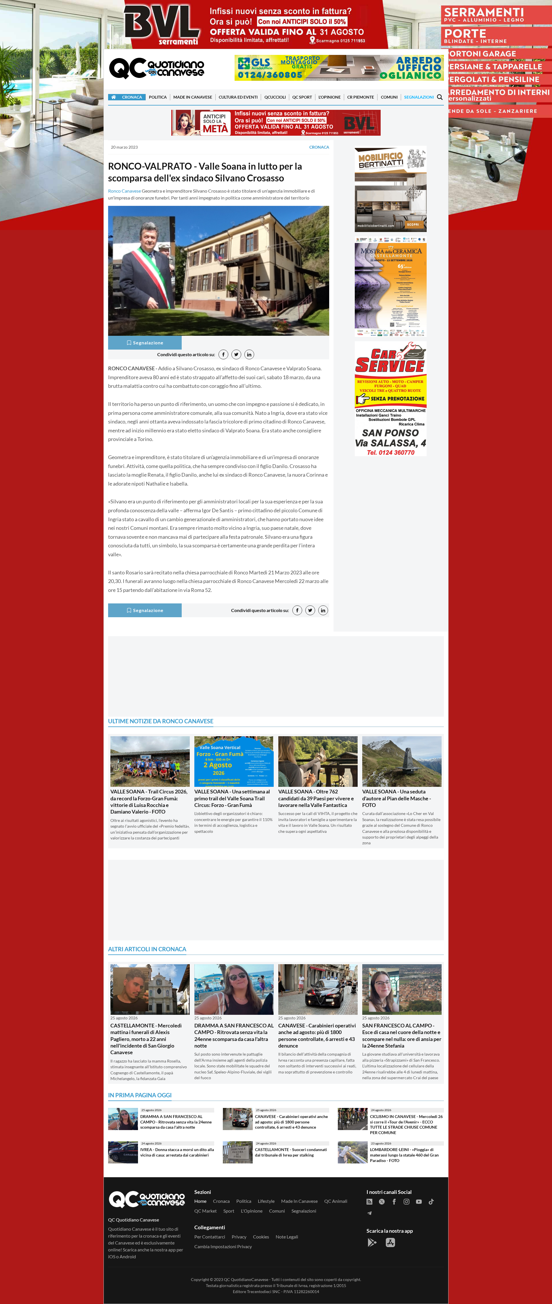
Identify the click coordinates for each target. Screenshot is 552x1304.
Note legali (287, 1236)
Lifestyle (266, 1201)
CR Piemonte (360, 97)
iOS (111, 1256)
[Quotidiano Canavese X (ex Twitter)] (382, 1201)
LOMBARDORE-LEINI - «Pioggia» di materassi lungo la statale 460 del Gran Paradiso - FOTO (404, 1155)
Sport (228, 1210)
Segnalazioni (419, 97)
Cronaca (132, 97)
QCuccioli (275, 97)
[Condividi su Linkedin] (249, 354)
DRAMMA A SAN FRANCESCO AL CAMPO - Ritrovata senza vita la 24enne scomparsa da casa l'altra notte (234, 1035)
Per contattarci (209, 1236)
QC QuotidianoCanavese (246, 1279)
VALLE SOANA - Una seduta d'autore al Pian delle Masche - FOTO (396, 798)
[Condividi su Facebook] (223, 354)
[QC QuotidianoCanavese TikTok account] (431, 1201)
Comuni (389, 97)
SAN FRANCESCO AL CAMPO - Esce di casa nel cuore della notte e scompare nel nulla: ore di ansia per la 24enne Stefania (401, 1035)
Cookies (261, 1236)
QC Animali (335, 1201)
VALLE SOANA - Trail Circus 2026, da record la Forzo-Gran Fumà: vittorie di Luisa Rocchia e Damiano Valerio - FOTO (148, 801)
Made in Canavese (192, 97)
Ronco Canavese (124, 190)
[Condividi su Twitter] (236, 354)
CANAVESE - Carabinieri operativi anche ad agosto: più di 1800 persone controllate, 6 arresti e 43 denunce (317, 1035)
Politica (158, 97)
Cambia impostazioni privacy (223, 1246)
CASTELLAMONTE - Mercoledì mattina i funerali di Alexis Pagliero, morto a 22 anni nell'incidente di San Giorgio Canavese (146, 1039)
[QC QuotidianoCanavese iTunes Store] (390, 1242)
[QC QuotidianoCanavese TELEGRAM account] (369, 1212)
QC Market (205, 1210)
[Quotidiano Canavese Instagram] (406, 1201)
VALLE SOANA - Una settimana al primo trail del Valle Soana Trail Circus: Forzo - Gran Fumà (232, 798)
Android (128, 1256)
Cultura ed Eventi (238, 97)
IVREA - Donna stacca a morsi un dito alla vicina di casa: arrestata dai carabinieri (177, 1152)
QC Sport (302, 97)
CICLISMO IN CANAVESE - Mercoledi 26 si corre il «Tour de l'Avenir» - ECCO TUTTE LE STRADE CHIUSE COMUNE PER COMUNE (406, 1124)
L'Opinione (330, 97)
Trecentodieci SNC (263, 1291)
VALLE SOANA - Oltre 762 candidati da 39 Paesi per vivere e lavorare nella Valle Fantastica (316, 798)
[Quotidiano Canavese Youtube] (419, 1201)
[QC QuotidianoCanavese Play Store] (372, 1242)
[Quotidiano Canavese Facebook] (394, 1201)
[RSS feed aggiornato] (369, 1201)
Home (200, 1201)
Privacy (239, 1236)
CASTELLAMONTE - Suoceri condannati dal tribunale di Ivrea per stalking (291, 1152)
